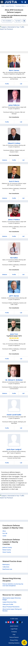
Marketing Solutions (14, 643)
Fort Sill (5, 533)
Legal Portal (14, 629)
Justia (2, 6)
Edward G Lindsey (14, 143)
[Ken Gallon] (14, 248)
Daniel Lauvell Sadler (14, 415)
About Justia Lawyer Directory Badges (12, 599)
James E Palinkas (14, 219)
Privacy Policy (14, 640)
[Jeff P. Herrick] (14, 286)
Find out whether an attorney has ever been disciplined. (13, 585)
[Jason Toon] (14, 325)
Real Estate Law (7, 569)
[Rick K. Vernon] (14, 61)
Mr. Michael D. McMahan (14, 380)
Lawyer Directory (10, 6)
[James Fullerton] (14, 96)
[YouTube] (8, 622)
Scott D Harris (14, 181)
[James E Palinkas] (14, 210)
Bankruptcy (6, 564)
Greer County (7, 552)
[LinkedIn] (6, 622)
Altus (4, 531)
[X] (20, 622)
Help (14, 634)
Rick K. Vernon (14, 70)
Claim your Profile (8, 604)
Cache (4, 536)
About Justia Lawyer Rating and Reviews (12, 610)
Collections (6, 567)
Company (14, 631)
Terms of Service (14, 637)
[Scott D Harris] (14, 172)
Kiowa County (7, 550)
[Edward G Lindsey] (14, 134)
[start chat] (24, 642)
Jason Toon (14, 334)
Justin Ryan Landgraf (14, 449)
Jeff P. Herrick (14, 296)
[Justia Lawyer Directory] (22, 622)
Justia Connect (14, 626)
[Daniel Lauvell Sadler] (14, 405)
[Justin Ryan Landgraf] (14, 440)
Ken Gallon (14, 258)
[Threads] (15, 622)
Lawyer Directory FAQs (9, 602)
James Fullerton (14, 105)
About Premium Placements (11, 607)
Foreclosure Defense (20, 6)
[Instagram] (13, 622)
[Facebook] (11, 622)
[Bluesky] (17, 622)
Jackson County (7, 547)
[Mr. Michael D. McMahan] (14, 371)
